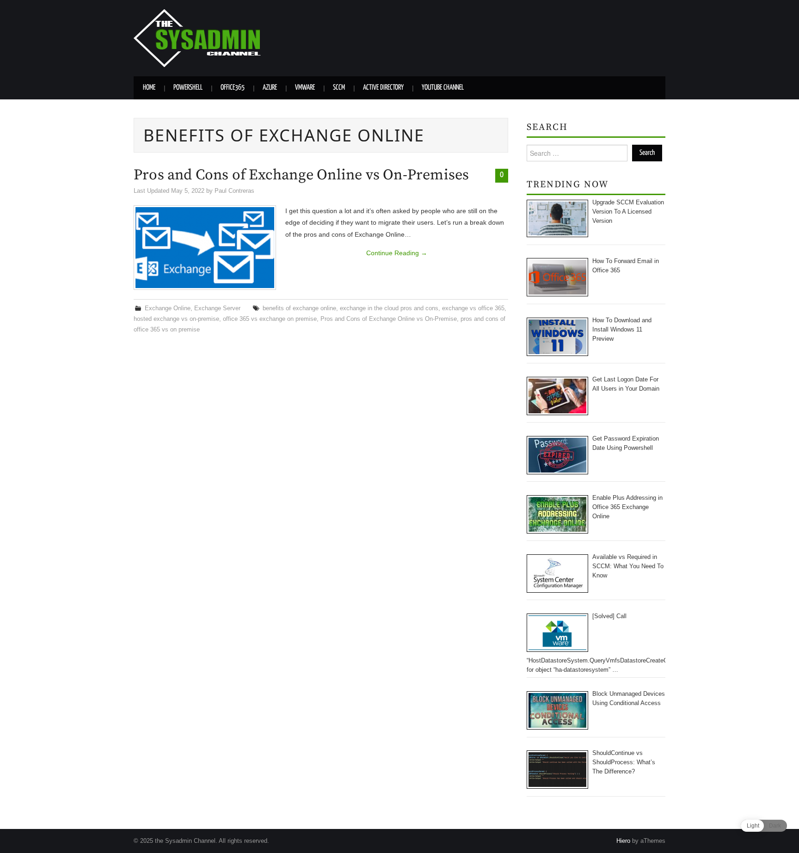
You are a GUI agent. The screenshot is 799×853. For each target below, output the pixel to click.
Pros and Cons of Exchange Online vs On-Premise (388, 319)
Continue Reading (396, 253)
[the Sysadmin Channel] (197, 37)
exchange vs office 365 (473, 308)
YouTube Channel (443, 87)
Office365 (233, 87)
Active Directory (383, 87)
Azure (270, 87)
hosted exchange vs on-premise (176, 319)
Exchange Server (217, 308)
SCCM (339, 87)
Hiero (623, 841)
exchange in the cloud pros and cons (389, 308)
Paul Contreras (234, 191)
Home (149, 87)
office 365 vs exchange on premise (270, 319)
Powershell (188, 87)
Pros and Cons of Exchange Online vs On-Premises (301, 175)
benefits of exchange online (299, 308)
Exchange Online (168, 308)
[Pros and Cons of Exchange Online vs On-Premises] (204, 247)
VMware (305, 87)
